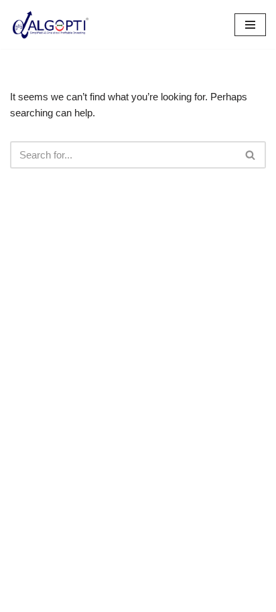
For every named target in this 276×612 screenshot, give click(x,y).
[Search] (251, 155)
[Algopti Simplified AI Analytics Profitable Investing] (50, 24)
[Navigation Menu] (250, 24)
